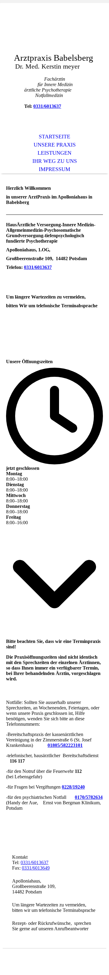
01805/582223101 (65, 745)
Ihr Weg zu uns (54, 161)
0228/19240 (73, 786)
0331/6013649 (36, 867)
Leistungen (54, 153)
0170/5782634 (89, 797)
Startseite (54, 137)
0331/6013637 (47, 106)
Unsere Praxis (55, 145)
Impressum (54, 169)
